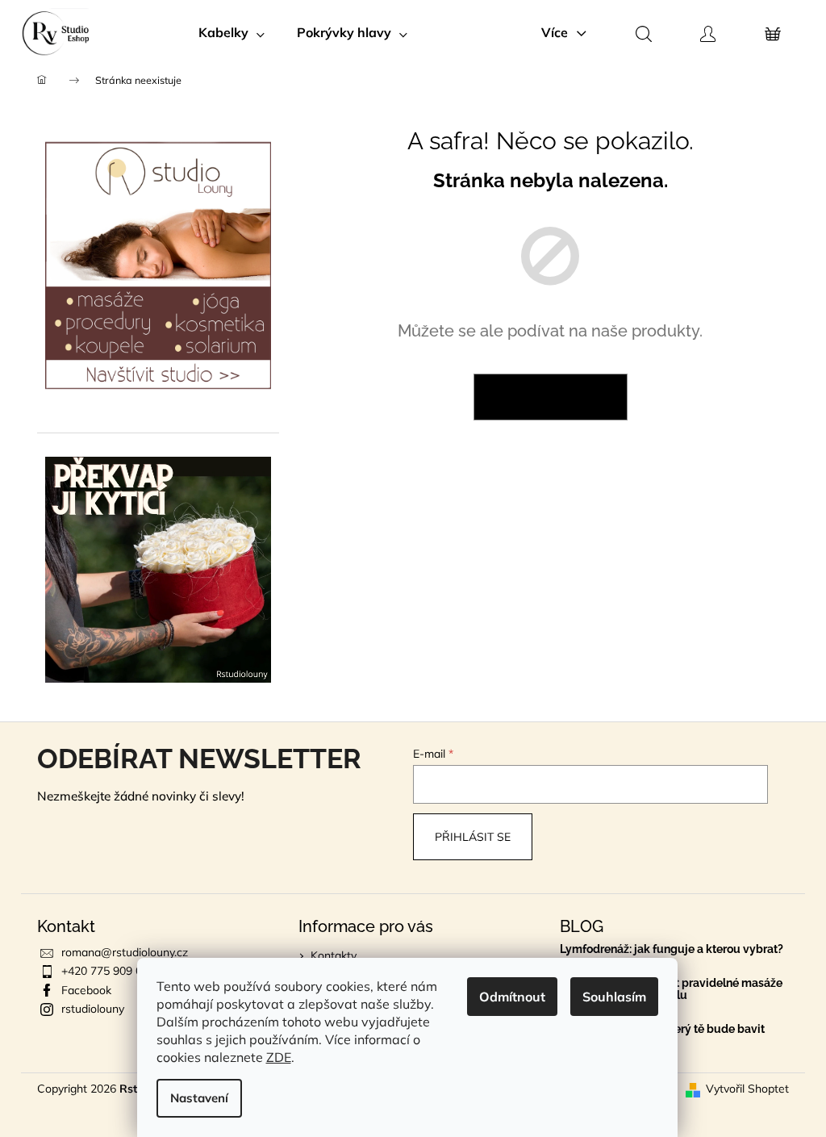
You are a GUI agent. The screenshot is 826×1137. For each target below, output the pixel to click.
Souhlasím (614, 997)
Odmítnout (512, 997)
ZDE (278, 1057)
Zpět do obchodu (550, 397)
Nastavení (199, 1098)
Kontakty (334, 955)
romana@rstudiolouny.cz (124, 952)
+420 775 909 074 (108, 971)
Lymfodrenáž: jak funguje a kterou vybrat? (671, 949)
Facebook (86, 990)
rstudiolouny (92, 1008)
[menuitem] (231, 32)
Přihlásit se (473, 837)
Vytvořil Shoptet (747, 1088)
